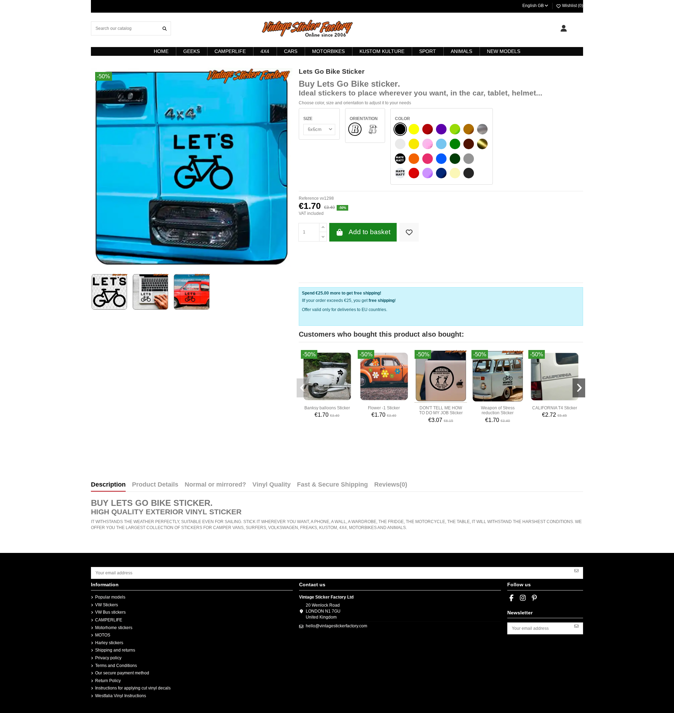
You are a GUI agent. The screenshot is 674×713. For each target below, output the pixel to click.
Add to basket (369, 232)
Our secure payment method (122, 673)
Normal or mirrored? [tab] (215, 485)
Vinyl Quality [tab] (271, 485)
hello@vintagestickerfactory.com (336, 625)
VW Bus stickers (110, 612)
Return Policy (108, 680)
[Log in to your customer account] (563, 28)
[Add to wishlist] (409, 232)
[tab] (390, 486)
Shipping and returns (115, 650)
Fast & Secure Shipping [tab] (332, 485)
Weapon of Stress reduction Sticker (498, 410)
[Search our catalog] (164, 28)
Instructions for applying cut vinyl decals (133, 688)
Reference (309, 198)
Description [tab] (108, 485)
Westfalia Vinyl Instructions (120, 695)
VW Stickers (106, 604)
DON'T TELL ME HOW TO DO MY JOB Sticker (441, 410)
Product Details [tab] (155, 485)
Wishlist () (572, 5)
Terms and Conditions (116, 665)
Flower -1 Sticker (384, 407)
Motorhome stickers (113, 627)
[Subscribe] (576, 570)
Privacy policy (108, 657)
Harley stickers (109, 642)
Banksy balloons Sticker (327, 407)
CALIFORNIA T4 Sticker (554, 407)
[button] (303, 387)
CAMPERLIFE (108, 620)
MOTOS (102, 635)
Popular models (110, 597)
